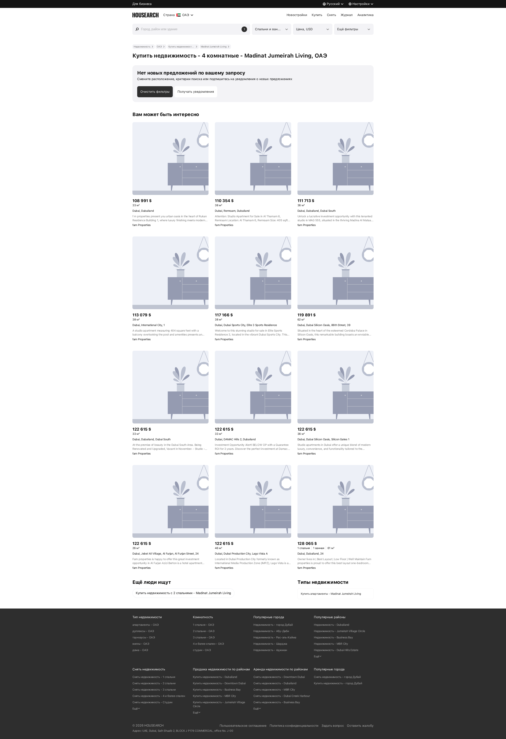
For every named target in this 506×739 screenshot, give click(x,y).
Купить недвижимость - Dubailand (215, 677)
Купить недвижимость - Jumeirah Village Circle (219, 704)
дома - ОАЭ (140, 650)
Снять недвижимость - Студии (152, 702)
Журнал (346, 15)
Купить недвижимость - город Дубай (338, 683)
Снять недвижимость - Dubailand (274, 683)
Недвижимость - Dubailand (331, 624)
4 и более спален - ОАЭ (208, 643)
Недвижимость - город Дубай (273, 624)
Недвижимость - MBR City (331, 643)
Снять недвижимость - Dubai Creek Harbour (281, 695)
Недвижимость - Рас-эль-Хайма (274, 637)
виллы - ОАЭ (140, 643)
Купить (317, 15)
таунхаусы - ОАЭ (143, 637)
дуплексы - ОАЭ (143, 631)
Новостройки (297, 15)
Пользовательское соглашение (243, 726)
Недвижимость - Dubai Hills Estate (336, 650)
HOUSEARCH (153, 725)
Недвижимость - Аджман (270, 650)
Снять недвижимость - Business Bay (276, 702)
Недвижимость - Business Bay (333, 637)
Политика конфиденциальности (294, 726)
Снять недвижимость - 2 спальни (153, 683)
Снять (331, 15)
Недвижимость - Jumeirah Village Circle (339, 631)
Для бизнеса (142, 4)
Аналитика (365, 15)
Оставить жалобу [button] (360, 726)
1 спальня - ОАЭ (203, 624)
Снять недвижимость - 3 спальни (154, 689)
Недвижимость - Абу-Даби (271, 631)
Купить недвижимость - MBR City (214, 695)
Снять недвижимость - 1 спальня (153, 677)
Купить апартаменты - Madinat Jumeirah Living (331, 593)
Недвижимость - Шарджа (270, 643)
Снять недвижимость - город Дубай (337, 677)
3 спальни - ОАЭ (204, 637)
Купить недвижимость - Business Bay (217, 689)
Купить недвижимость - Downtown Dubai (219, 683)
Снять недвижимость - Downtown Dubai (279, 677)
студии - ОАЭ (202, 650)
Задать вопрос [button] (333, 726)
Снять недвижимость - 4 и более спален (158, 695)
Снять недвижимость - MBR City (274, 689)
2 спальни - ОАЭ (203, 631)
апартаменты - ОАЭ (145, 624)
